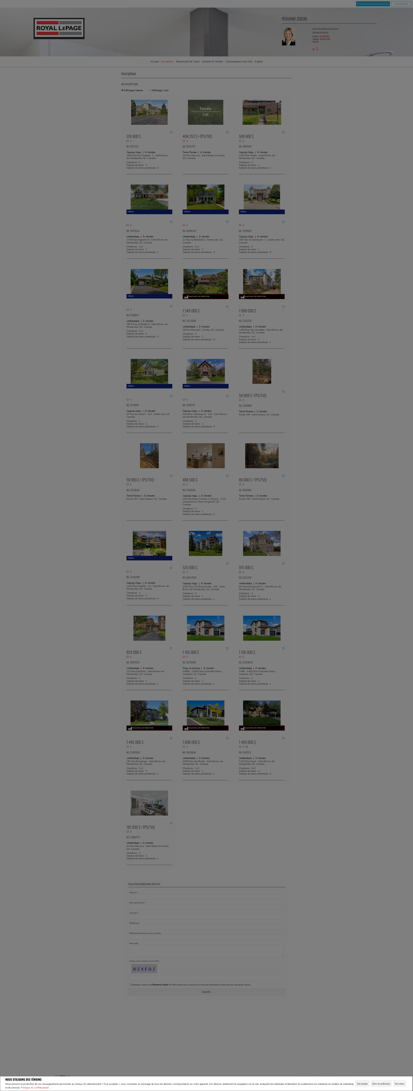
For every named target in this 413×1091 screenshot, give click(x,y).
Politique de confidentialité (35, 1087)
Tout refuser (399, 1084)
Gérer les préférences (381, 1084)
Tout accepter (362, 1084)
